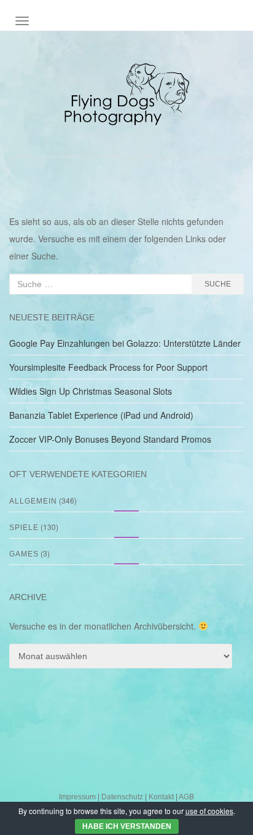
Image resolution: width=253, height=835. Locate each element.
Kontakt (161, 797)
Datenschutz (122, 797)
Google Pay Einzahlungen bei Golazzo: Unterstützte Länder (125, 343)
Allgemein (33, 501)
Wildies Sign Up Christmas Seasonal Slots (90, 391)
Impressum (77, 797)
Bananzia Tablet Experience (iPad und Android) (101, 415)
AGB (186, 797)
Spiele (24, 527)
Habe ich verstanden (126, 826)
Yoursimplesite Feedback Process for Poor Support (108, 367)
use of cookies (209, 810)
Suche (217, 284)
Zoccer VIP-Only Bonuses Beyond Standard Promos (110, 439)
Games (24, 554)
